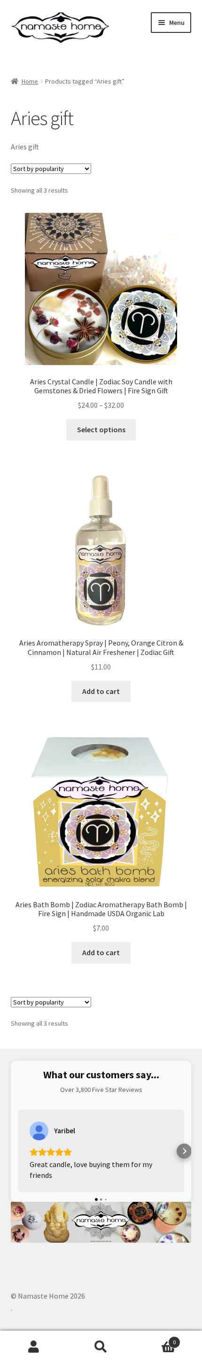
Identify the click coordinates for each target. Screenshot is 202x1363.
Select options (101, 429)
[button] (17, 1151)
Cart (155, 1339)
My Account (33, 1347)
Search (100, 1347)
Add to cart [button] (101, 691)
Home (30, 81)
